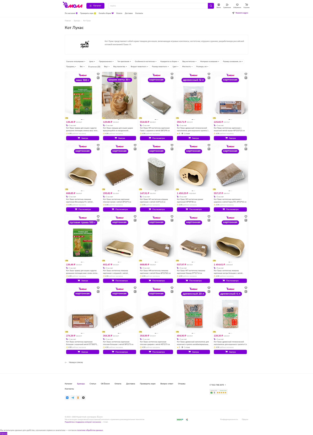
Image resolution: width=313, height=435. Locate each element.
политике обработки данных (90, 430)
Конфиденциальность (229, 419)
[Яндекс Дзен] (83, 397)
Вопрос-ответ (166, 383)
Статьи (93, 383)
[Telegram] (72, 397)
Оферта (245, 419)
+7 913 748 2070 (216, 385)
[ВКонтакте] (67, 397)
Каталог (68, 383)
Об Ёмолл (105, 383)
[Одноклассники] (78, 397)
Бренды (81, 383)
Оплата (118, 383)
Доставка (130, 383)
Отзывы (181, 383)
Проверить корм (148, 383)
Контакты (69, 389)
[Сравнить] (98, 77)
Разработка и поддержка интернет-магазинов (83, 422)
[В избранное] (98, 74)
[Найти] (211, 6)
